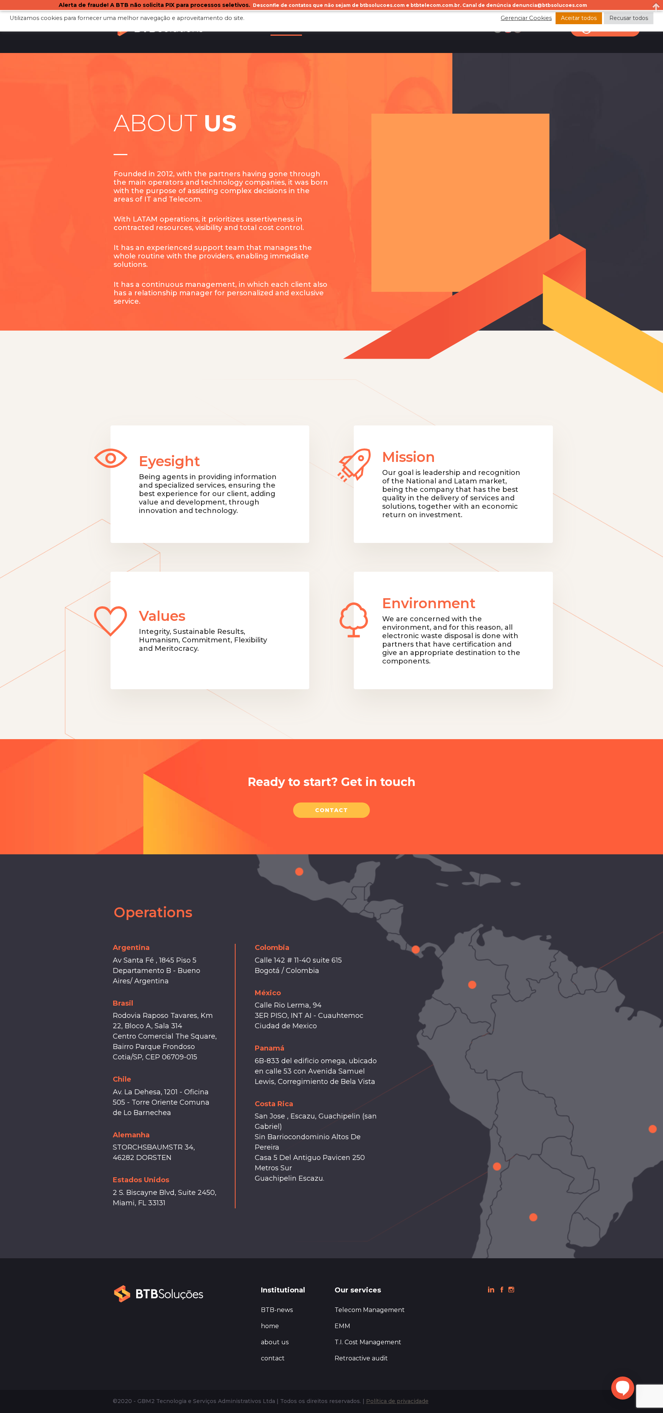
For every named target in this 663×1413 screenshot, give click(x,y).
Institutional (283, 1290)
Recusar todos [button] (628, 18)
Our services (358, 1290)
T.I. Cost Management (368, 1342)
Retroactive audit (361, 1358)
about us (275, 1342)
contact (273, 1358)
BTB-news (277, 1310)
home (270, 1326)
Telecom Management (370, 1310)
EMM (342, 1326)
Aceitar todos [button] (579, 18)
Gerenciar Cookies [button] (526, 18)
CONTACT (331, 810)
